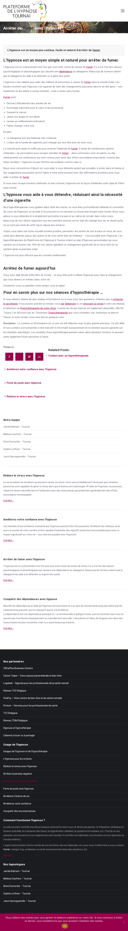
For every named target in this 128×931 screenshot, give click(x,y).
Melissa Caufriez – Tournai (17, 434)
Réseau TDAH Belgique (15, 720)
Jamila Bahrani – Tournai (16, 426)
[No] (124, 922)
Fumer (6, 97)
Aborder (7, 606)
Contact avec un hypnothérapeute (68, 355)
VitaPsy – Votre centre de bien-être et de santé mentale (32, 698)
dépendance (65, 71)
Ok (64, 926)
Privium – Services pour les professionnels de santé (30, 705)
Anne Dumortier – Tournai (17, 441)
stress (61, 482)
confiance (29, 526)
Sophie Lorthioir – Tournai (16, 449)
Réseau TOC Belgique (14, 690)
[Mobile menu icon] (123, 11)
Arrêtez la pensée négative (17, 773)
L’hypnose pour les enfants (17, 758)
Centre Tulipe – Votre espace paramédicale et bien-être (32, 675)
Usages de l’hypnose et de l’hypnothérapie (25, 751)
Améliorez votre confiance (17, 803)
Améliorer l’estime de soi (16, 796)
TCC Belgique (10, 713)
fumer (96, 50)
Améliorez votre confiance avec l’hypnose (31, 369)
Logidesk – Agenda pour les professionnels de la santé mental (35, 683)
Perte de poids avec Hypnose (24, 382)
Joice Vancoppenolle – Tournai (19, 456)
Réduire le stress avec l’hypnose (26, 396)
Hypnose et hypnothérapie (17, 728)
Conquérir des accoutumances (19, 811)
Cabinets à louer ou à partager (19, 735)
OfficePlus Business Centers (18, 668)
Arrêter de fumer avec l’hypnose (20, 781)
